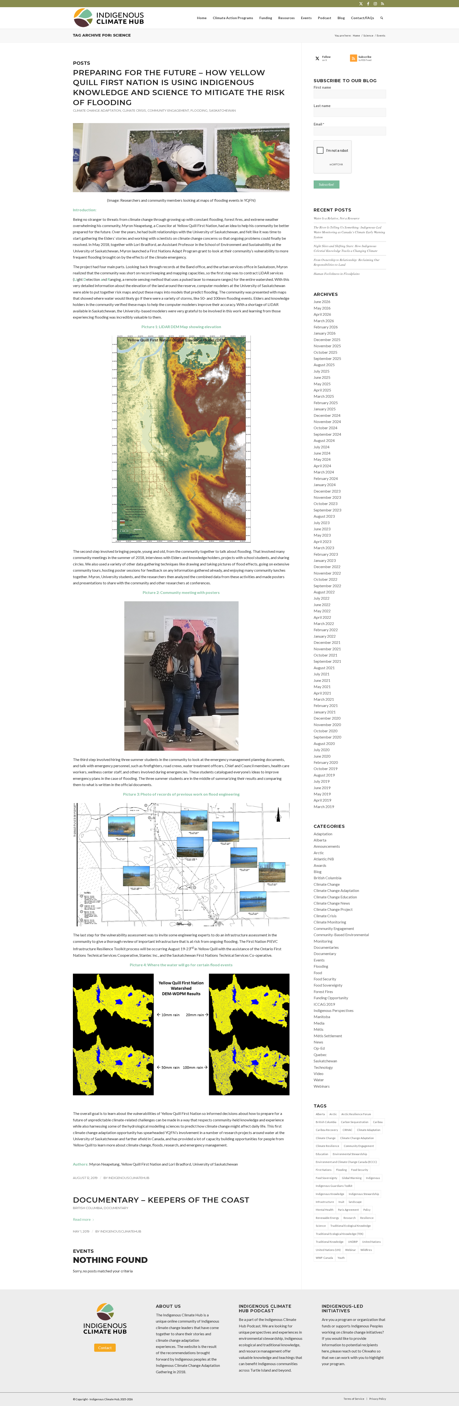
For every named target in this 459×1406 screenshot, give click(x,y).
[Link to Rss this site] (382, 3)
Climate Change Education (335, 897)
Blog (318, 871)
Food (318, 972)
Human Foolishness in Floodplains (337, 273)
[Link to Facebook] (368, 3)
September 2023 (327, 510)
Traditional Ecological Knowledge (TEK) (339, 1233)
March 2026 (324, 320)
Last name (322, 105)
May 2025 (322, 383)
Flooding (199, 110)
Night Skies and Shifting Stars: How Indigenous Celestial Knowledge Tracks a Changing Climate (345, 248)
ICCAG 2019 (324, 1004)
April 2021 (322, 693)
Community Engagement (168, 110)
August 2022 (324, 592)
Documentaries (326, 947)
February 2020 (326, 762)
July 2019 (321, 781)
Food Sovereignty (328, 985)
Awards (320, 865)
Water (319, 1079)
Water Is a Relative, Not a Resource (337, 218)
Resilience (367, 1217)
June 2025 (322, 377)
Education (322, 1154)
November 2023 (327, 497)
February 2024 (326, 478)
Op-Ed (319, 1048)
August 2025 (324, 364)
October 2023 (325, 503)
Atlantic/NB (324, 859)
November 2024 (327, 421)
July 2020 (321, 749)
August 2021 (324, 667)
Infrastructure (325, 1201)
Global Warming (351, 1177)
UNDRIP (353, 1241)
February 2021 (326, 705)
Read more (82, 1219)
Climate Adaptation (368, 1129)
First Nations (324, 1169)
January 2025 (325, 409)
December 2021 (327, 642)
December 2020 (327, 718)
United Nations (371, 1241)
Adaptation (323, 833)
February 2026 (326, 327)
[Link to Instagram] (375, 3)
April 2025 (322, 390)
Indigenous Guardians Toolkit (334, 1185)
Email (319, 124)
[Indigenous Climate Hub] (109, 18)
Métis (318, 1029)
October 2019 (325, 768)
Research (350, 1217)
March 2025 (324, 396)
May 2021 (322, 686)
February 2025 (326, 402)
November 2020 (327, 724)
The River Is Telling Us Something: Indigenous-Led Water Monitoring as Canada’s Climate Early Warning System (349, 232)
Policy (367, 1209)
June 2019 (322, 787)
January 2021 (325, 712)
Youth (341, 1257)
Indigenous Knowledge (330, 1193)
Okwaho (369, 1351)
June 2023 (322, 529)
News (318, 1042)
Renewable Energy (327, 1217)
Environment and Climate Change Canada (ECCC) (346, 1161)
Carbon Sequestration (354, 1122)
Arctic (319, 852)
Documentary (116, 1208)
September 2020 (327, 737)
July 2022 (321, 598)
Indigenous (373, 1177)
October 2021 (325, 655)
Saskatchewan (222, 110)
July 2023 (321, 522)
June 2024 (322, 453)
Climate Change (327, 884)
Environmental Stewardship (350, 1154)
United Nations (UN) (328, 1249)
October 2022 (325, 579)
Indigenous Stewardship (364, 1193)
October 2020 (325, 730)
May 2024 (322, 459)
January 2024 (325, 484)
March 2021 (324, 699)
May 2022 (322, 610)
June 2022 (322, 604)
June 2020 (322, 756)
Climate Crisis (134, 110)
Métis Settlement (328, 1035)
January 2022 (325, 636)
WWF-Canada (324, 1257)
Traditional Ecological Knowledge (350, 1225)
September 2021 (327, 661)
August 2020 (324, 743)
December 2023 (327, 491)
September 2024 (327, 434)
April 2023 (322, 541)
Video (318, 1073)
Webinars (322, 1086)
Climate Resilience (327, 1145)
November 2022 (327, 573)
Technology (323, 1067)
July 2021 (321, 674)
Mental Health (324, 1209)
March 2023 (324, 547)
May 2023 (322, 535)
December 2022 (327, 566)
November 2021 (327, 648)
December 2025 (327, 339)
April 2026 (322, 314)
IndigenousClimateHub (129, 1178)
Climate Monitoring (330, 922)
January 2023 (325, 560)
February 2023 (326, 554)
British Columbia (87, 1208)
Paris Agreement (348, 1209)
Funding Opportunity (331, 997)
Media (319, 1023)
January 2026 (325, 333)
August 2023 (324, 516)
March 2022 (324, 623)
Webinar (350, 1249)
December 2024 (327, 415)
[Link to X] (360, 3)
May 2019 (322, 794)
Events (319, 960)
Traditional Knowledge (330, 1241)
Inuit (341, 1201)
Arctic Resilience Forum (356, 1114)
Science (321, 1225)
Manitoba (322, 1016)
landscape (355, 1201)
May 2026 (322, 308)
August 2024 (324, 440)
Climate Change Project (333, 909)
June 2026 (322, 301)
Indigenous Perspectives (334, 1010)
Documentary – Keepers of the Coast (161, 1200)
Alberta (320, 840)
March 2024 (324, 472)
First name (322, 87)
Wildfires (366, 1249)
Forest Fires (323, 991)
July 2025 (321, 371)
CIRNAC (347, 1129)
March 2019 (324, 806)
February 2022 (326, 629)
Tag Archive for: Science (102, 35)
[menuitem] (202, 18)
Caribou (378, 1122)
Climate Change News (332, 903)
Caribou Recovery (327, 1129)
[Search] (381, 18)
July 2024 (321, 447)
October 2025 (325, 352)
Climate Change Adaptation (97, 110)
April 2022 (322, 617)
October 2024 (325, 427)
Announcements (327, 846)
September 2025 (327, 358)
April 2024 (322, 465)
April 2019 (322, 800)
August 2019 (324, 775)
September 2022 (327, 585)
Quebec (320, 1054)
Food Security (325, 979)
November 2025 (327, 345)
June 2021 (322, 680)
